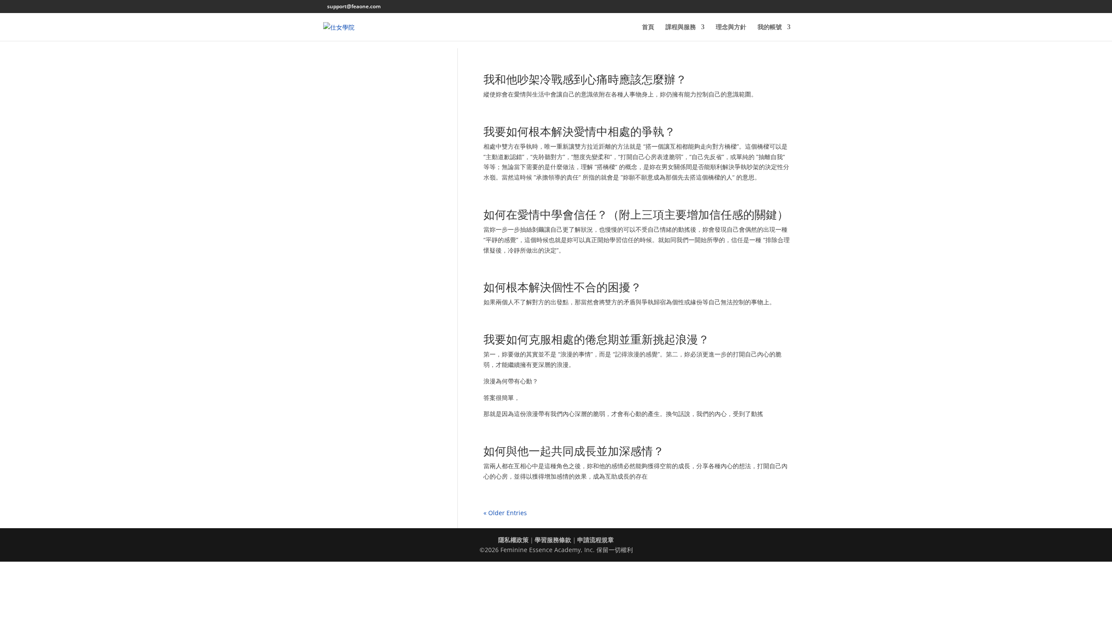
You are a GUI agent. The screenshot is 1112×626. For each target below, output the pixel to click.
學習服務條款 (553, 540)
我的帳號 (770, 27)
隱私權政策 (513, 540)
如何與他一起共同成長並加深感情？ (573, 451)
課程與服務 (680, 27)
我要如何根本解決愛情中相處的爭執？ (579, 131)
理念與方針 (731, 27)
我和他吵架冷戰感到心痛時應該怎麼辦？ (585, 79)
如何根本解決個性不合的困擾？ (562, 287)
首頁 (648, 27)
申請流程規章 (595, 540)
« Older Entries (505, 513)
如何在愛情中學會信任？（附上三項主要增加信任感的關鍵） (635, 214)
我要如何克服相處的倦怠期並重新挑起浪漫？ (596, 339)
